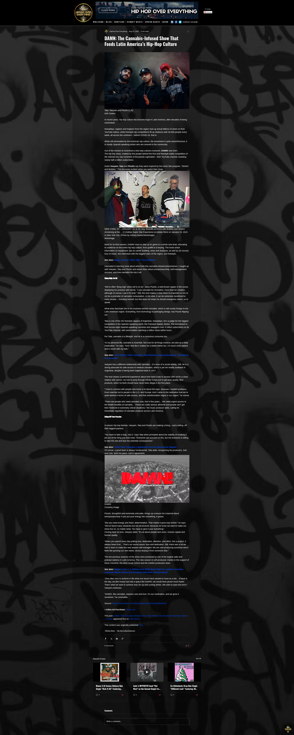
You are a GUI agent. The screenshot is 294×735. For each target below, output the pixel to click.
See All (198, 658)
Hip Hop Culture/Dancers (126, 631)
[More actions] (188, 31)
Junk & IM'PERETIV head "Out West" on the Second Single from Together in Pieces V (147, 687)
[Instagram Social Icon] (172, 22)
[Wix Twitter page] (180, 22)
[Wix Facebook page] (176, 22)
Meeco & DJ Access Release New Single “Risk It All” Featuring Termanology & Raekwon (109, 687)
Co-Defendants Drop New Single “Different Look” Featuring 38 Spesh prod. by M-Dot (183, 687)
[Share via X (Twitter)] (111, 638)
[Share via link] (122, 638)
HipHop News (110, 631)
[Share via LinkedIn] (117, 638)
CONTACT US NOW (190, 22)
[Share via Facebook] (106, 638)
